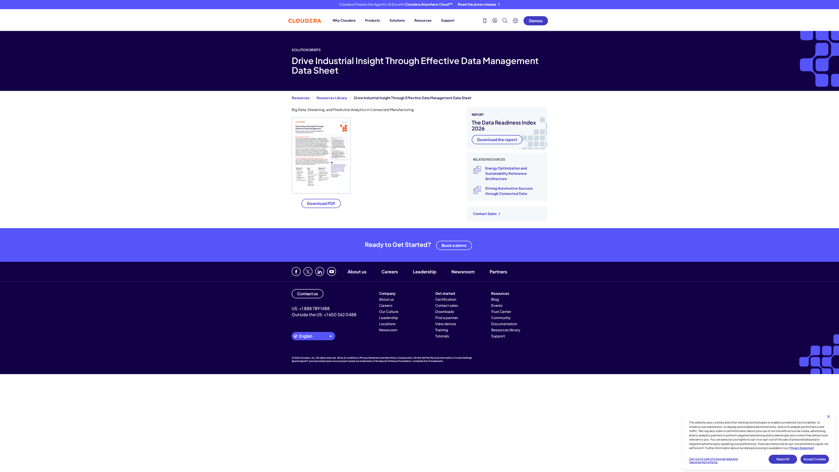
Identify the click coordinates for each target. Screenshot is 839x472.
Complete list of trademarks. (428, 361)
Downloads (444, 311)
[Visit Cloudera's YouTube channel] (331, 271)
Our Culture (388, 311)
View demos (445, 323)
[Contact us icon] (484, 21)
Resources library (505, 330)
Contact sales (446, 305)
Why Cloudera (344, 20)
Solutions (397, 20)
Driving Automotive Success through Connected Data (509, 191)
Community (501, 317)
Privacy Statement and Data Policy (378, 357)
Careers (389, 271)
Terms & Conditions (347, 357)
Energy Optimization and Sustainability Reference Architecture (506, 173)
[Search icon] (505, 21)
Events (497, 305)
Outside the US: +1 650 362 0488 (324, 314)
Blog (495, 299)
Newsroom (463, 271)
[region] (759, 441)
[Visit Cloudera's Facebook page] (296, 271)
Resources (423, 20)
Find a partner (446, 317)
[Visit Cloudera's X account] (307, 271)
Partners (498, 271)
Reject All (783, 459)
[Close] (828, 416)
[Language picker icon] (515, 22)
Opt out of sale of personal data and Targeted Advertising (713, 460)
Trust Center (501, 311)
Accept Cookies (815, 459)
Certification (445, 299)
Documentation (504, 323)
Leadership (424, 271)
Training (441, 330)
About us (357, 271)
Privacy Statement (802, 448)
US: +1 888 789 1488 (311, 308)
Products (372, 20)
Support (447, 20)
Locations (387, 323)
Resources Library (332, 97)
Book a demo (454, 245)
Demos (536, 20)
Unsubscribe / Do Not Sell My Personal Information (426, 357)
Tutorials (442, 336)
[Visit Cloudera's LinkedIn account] (319, 271)
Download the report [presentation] (497, 139)
